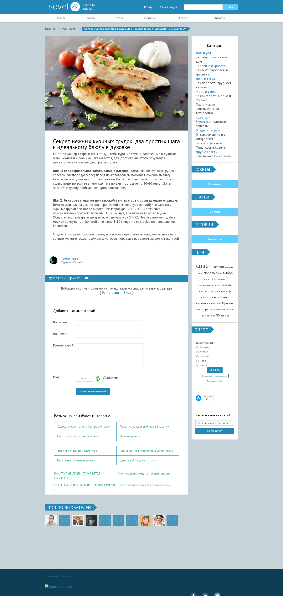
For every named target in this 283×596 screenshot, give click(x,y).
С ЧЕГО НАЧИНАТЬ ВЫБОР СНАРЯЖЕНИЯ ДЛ (84, 485)
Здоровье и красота (211, 66)
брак (214, 279)
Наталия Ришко (70, 258)
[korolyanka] (159, 520)
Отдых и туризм (208, 130)
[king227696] (64, 520)
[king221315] (105, 520)
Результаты (207, 376)
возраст (207, 279)
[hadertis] (118, 520)
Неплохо (204, 356)
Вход (148, 7)
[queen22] (145, 520)
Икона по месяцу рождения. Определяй (146, 451)
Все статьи (215, 211)
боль (231, 309)
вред (203, 297)
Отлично (204, 347)
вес (202, 315)
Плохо (203, 361)
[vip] (172, 520)
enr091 (76, 278)
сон (210, 291)
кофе (229, 291)
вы (222, 315)
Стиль (219, 273)
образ (208, 315)
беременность (207, 285)
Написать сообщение (59, 576)
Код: (56, 377)
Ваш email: (61, 334)
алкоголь (199, 309)
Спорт (200, 273)
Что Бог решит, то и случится (76, 451)
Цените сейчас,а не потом (137, 460)
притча (208, 309)
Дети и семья (206, 78)
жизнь (226, 285)
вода (210, 297)
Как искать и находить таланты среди (143, 473)
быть (227, 315)
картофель (215, 303)
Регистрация (168, 7)
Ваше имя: (60, 322)
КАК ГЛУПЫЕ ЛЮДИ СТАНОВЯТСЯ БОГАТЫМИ (77, 475)
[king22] (51, 520)
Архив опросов (221, 376)
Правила (227, 303)
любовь (209, 273)
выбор (228, 273)
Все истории (215, 239)
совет (204, 265)
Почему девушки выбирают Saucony (143, 426)
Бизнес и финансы (209, 143)
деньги (221, 279)
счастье (203, 291)
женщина (229, 267)
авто (219, 285)
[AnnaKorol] (91, 520)
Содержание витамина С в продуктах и (83, 426)
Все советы (214, 184)
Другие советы (207, 152)
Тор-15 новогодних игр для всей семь (143, 485)
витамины (202, 303)
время (217, 309)
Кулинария (203, 117)
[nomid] (78, 520)
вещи (216, 297)
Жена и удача (128, 436)
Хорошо (204, 352)
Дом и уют (203, 53)
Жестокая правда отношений (76, 436)
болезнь (224, 297)
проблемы (219, 291)
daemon (218, 267)
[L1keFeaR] (132, 520)
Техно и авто (205, 104)
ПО (218, 315)
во (214, 315)
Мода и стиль (206, 91)
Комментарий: (63, 345)
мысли (225, 309)
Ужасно (203, 365)
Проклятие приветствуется (75, 460)
